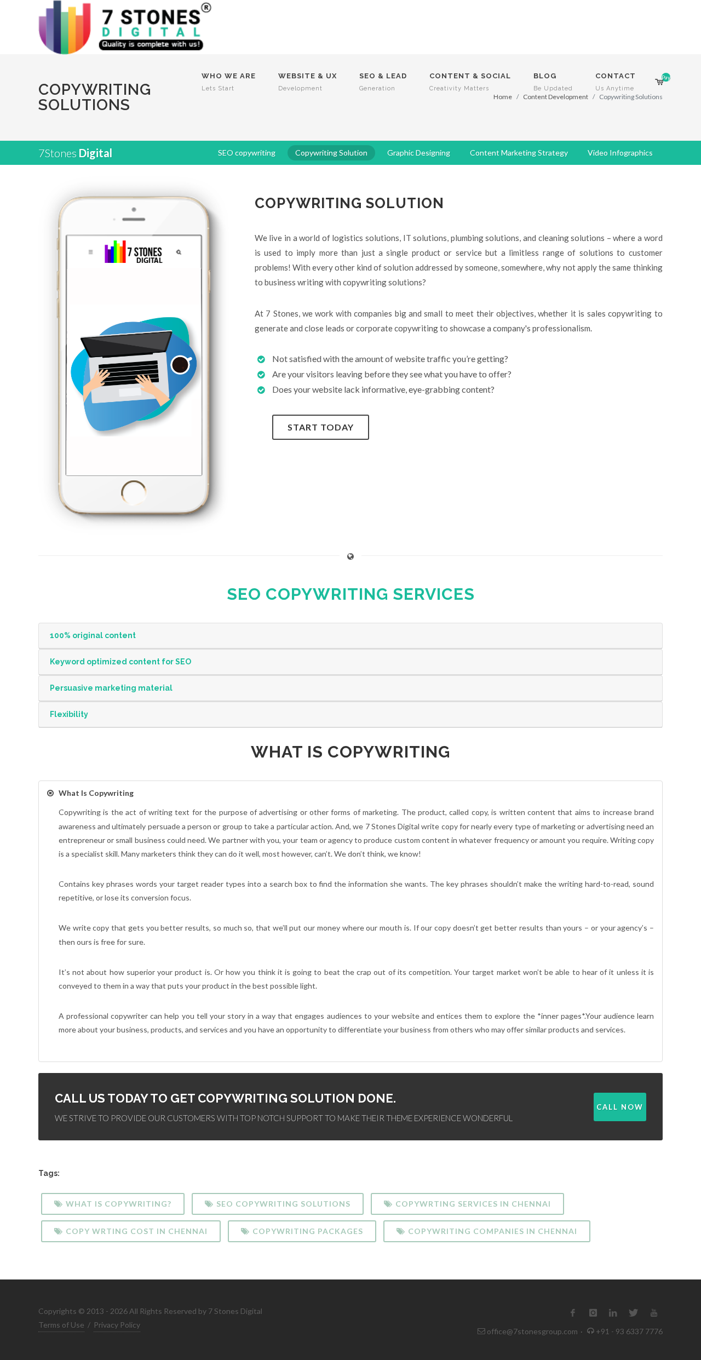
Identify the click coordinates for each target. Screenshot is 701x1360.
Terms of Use (61, 1324)
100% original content (93, 635)
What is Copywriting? (118, 1203)
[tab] (350, 636)
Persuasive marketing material (111, 688)
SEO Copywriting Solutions (283, 1203)
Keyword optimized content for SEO (120, 661)
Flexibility (69, 714)
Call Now (619, 1107)
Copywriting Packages (307, 1231)
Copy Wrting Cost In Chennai (137, 1231)
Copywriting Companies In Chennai (492, 1231)
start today (321, 427)
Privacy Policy (117, 1324)
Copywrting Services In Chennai (473, 1203)
